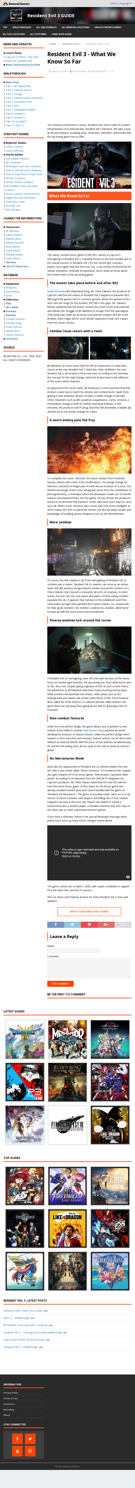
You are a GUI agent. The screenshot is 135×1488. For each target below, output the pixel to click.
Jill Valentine (12, 231)
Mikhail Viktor (13, 238)
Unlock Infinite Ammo (108, 27)
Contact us (9, 1404)
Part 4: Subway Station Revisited (24, 98)
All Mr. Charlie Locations (19, 182)
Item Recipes (13, 209)
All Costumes (38, 34)
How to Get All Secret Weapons (24, 170)
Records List (13, 205)
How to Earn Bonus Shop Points (24, 174)
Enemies (11, 311)
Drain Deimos (14, 327)
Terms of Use (11, 1398)
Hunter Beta (13, 331)
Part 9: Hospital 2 (15, 117)
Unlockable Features (17, 158)
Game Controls (14, 146)
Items (9, 295)
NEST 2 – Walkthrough (16, 1318)
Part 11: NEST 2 (15, 125)
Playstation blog (93, 730)
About (7, 1415)
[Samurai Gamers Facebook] (17, 1439)
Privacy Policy (11, 1392)
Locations (12, 338)
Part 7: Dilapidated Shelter (21, 109)
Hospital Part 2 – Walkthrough (21, 1347)
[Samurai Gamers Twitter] (30, 1439)
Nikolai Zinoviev (15, 242)
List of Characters (17, 266)
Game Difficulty (15, 150)
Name (50, 946)
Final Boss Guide (62, 34)
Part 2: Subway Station (19, 90)
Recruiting (9, 1409)
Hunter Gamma (15, 334)
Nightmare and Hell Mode (20, 197)
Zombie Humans (15, 319)
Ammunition (13, 291)
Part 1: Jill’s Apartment (18, 86)
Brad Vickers (13, 246)
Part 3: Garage (14, 94)
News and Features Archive (23, 64)
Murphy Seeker (14, 254)
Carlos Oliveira (14, 235)
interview (59, 291)
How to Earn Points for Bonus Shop (24, 1339)
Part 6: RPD (12, 105)
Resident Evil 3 (99, 71)
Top (5, 27)
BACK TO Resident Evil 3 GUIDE (89, 911)
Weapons (11, 287)
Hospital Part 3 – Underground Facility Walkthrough (33, 1332)
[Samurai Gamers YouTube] (17, 1451)
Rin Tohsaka (79, 71)
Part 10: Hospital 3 (16, 121)
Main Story (12, 82)
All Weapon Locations (75, 27)
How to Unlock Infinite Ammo (23, 193)
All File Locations (14, 34)
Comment (53, 956)
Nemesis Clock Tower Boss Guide (23, 1310)
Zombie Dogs (14, 323)
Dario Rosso (13, 258)
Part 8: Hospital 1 (15, 113)
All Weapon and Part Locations (23, 166)
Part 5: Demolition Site (19, 101)
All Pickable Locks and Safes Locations (25, 1325)
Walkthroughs (22, 27)
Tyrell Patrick (13, 250)
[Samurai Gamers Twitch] (30, 1451)
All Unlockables (46, 27)
